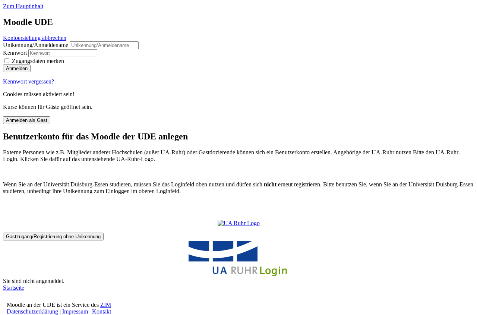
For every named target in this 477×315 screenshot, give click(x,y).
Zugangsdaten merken (38, 61)
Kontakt (101, 311)
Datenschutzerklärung (32, 311)
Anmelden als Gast (26, 120)
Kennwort (15, 53)
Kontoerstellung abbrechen (34, 38)
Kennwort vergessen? (28, 81)
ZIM (105, 305)
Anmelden (17, 68)
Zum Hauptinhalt (23, 6)
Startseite (13, 287)
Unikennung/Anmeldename (36, 45)
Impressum (75, 311)
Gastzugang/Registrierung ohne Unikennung (53, 236)
